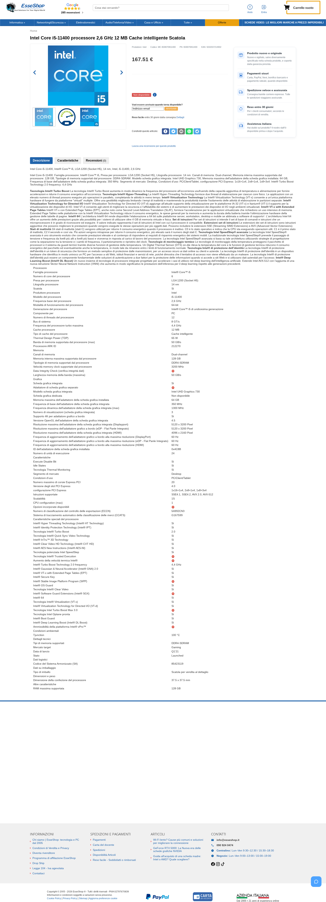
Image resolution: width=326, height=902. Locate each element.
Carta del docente (103, 844)
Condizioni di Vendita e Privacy (50, 848)
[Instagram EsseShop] (218, 864)
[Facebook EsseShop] (213, 864)
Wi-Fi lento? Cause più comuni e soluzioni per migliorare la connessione (178, 841)
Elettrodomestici (85, 22)
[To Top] (317, 893)
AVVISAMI (171, 108)
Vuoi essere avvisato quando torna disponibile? (157, 105)
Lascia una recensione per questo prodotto (154, 146)
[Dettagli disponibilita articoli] (154, 95)
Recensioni (96, 160)
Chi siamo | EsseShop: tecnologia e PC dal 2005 (55, 841)
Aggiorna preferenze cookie (103, 898)
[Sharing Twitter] (173, 131)
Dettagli (180, 117)
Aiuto (250, 12)
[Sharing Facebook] (165, 131)
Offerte (222, 22)
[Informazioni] (250, 7)
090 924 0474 (225, 845)
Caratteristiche (67, 160)
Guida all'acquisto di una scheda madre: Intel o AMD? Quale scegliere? (177, 858)
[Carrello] (287, 7)
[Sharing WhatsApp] (189, 131)
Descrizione (41, 160)
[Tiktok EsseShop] (223, 864)
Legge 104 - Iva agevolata (48, 868)
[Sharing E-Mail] (181, 131)
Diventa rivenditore (43, 852)
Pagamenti (99, 839)
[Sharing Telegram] (197, 131)
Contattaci (38, 873)
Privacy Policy (70, 898)
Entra (264, 12)
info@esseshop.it (228, 839)
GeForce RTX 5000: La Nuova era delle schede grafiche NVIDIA (177, 850)
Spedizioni (99, 849)
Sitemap (83, 898)
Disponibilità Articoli (104, 854)
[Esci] (264, 7)
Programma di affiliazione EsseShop (54, 858)
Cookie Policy (54, 898)
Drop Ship (38, 863)
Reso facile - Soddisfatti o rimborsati (114, 859)
